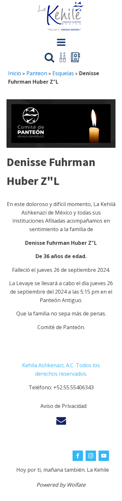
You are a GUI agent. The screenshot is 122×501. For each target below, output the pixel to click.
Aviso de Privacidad (63, 406)
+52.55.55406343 (73, 387)
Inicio (14, 73)
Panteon (36, 73)
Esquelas (63, 73)
